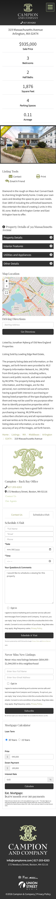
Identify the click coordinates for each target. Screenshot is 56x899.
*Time (7, 555)
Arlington (47, 434)
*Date (7, 544)
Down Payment (12, 762)
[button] (5, 144)
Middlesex (34, 434)
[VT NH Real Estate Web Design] (28, 885)
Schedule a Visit (41, 514)
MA (24, 434)
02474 (8, 438)
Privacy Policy (36, 628)
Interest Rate (11, 774)
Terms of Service (46, 641)
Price (7, 751)
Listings (16, 434)
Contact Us (10, 496)
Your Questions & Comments (18, 567)
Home (5, 434)
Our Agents (11, 501)
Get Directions (28, 331)
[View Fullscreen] (6, 292)
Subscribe (29, 710)
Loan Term (10, 731)
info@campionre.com (19, 860)
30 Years (12, 739)
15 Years (25, 739)
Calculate (29, 786)
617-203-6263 (29, 22)
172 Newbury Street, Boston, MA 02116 (28, 864)
